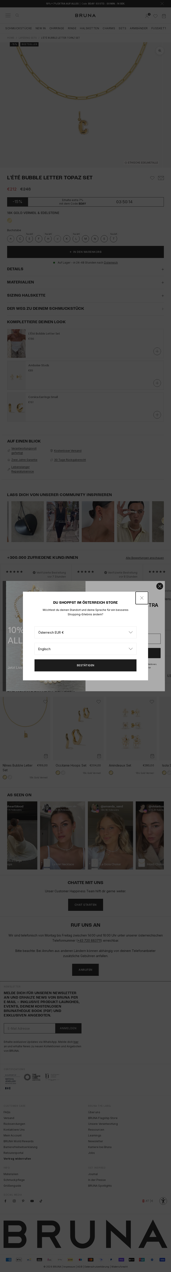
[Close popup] (142, 598)
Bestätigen (85, 665)
